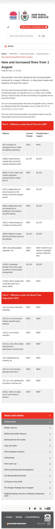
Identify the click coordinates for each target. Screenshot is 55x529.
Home (3, 54)
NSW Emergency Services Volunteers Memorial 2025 (24, 495)
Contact (9, 517)
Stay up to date (10, 446)
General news (42, 54)
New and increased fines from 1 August (17, 57)
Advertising (9, 458)
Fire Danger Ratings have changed (18, 488)
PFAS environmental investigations (19, 470)
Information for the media (14, 440)
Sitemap (19, 517)
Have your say (10, 464)
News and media (27, 54)
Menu (13, 47)
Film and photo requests (14, 452)
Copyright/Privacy (33, 517)
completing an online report (12, 109)
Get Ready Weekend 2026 (15, 476)
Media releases (10, 428)
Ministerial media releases (15, 434)
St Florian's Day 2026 (13, 482)
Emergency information (32, 27)
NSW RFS (13, 54)
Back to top (43, 523)
